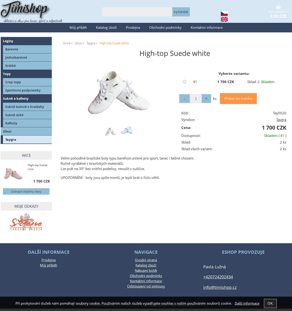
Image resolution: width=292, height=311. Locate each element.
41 (195, 81)
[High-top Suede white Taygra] (117, 93)
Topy (7, 74)
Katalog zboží (106, 27)
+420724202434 (218, 277)
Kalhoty (11, 123)
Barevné (11, 49)
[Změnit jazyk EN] (224, 20)
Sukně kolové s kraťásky (24, 107)
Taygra (281, 119)
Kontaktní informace (207, 27)
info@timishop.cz (220, 287)
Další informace (247, 303)
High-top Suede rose (37, 167)
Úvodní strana (146, 260)
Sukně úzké (14, 115)
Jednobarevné (16, 57)
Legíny (8, 41)
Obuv (7, 131)
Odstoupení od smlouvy (146, 286)
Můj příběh (78, 27)
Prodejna (133, 27)
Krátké (10, 65)
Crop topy (13, 82)
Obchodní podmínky (165, 27)
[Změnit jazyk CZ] (224, 14)
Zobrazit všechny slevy (26, 191)
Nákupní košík (146, 270)
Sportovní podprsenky (23, 90)
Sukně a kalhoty (16, 98)
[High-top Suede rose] (13, 174)
